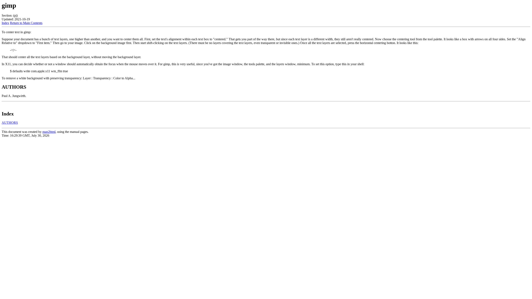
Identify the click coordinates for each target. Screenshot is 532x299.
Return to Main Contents (26, 23)
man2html (48, 132)
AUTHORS (10, 122)
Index (5, 23)
